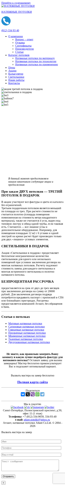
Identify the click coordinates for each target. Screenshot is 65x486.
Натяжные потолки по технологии (35, 61)
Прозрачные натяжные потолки (27, 332)
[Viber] (33, 394)
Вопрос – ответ (24, 39)
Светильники (16, 76)
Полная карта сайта (32, 382)
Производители (24, 48)
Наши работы (16, 80)
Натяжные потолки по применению (36, 64)
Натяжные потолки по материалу (35, 58)
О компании (15, 36)
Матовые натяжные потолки (25, 323)
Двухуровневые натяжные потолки (29, 342)
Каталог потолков (18, 55)
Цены (11, 67)
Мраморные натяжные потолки (27, 335)
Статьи (19, 51)
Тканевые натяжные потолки (25, 339)
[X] (28, 394)
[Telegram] (42, 394)
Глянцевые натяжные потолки (26, 329)
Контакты (14, 83)
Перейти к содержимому (16, 2)
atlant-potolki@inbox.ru (37, 419)
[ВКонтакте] (23, 394)
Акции (12, 70)
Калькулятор (15, 73)
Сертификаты (23, 45)
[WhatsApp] (37, 394)
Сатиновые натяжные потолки (26, 326)
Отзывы (20, 42)
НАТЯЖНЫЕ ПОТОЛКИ (16, 11)
